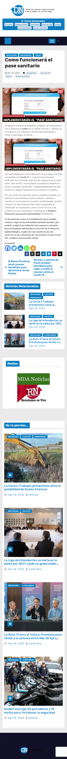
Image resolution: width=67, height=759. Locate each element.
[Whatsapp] (27, 248)
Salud (38, 55)
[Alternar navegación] (52, 41)
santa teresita (40, 28)
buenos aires (21, 24)
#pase (9, 76)
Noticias (33, 494)
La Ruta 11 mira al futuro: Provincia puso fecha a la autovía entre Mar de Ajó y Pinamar (33, 638)
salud (57, 24)
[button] (58, 41)
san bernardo (24, 28)
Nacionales (26, 55)
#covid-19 (45, 73)
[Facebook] (8, 248)
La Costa (49, 294)
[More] (33, 248)
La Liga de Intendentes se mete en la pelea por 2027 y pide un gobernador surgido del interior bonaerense (30, 563)
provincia (35, 24)
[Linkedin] (20, 248)
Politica (48, 316)
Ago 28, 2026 (37, 308)
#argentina (32, 73)
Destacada (12, 55)
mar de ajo (47, 24)
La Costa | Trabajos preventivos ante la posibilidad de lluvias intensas (32, 487)
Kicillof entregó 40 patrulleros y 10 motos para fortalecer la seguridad (29, 710)
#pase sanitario (23, 76)
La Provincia (50, 335)
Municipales (35, 298)
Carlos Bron (35, 569)
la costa (9, 24)
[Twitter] (14, 248)
